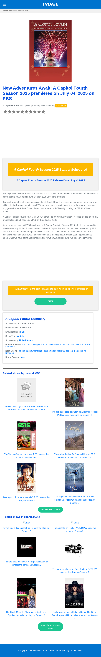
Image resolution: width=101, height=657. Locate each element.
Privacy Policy (62, 650)
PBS (22, 332)
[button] (4, 4)
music (23, 357)
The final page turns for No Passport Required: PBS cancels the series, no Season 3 (45, 352)
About (51, 650)
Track (50, 301)
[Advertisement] (50, 137)
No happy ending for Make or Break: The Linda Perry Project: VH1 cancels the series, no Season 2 (75, 615)
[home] (50, 5)
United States (26, 340)
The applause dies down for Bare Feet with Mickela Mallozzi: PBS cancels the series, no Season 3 (74, 500)
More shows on (50, 509)
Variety (20, 336)
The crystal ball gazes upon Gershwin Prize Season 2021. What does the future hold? (47, 345)
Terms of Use (77, 650)
